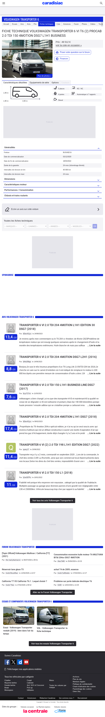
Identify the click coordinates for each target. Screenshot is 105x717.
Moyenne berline (10, 683)
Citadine (7, 680)
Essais (14, 24)
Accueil (6, 24)
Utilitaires (30, 690)
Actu (28, 24)
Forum (76, 24)
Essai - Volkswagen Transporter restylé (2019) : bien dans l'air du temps (18, 630)
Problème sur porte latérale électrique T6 (73, 581)
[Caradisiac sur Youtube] (26, 662)
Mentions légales (79, 682)
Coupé (29, 680)
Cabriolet (30, 683)
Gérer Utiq (76, 691)
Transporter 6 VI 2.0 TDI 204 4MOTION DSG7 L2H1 (58, 356)
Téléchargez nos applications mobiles (24, 669)
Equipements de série (39, 82)
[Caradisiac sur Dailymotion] (20, 662)
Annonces (67, 24)
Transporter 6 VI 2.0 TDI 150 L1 (45, 472)
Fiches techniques (46, 24)
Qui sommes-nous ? (66, 698)
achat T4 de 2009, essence (66, 569)
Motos (51, 680)
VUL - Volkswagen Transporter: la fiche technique (52, 629)
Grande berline (9, 685)
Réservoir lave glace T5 (13, 569)
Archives (76, 677)
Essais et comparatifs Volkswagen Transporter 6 (27, 601)
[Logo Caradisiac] (52, 5)
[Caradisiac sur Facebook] (7, 662)
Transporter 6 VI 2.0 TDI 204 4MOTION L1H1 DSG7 (58, 416)
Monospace (8, 690)
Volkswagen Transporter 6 (21, 19)
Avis (22, 24)
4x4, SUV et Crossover (35, 685)
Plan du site (77, 679)
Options (55, 82)
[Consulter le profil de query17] (11, 452)
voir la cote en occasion (69, 45)
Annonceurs (31, 698)
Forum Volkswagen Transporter (18, 546)
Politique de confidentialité (82, 684)
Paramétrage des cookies (82, 689)
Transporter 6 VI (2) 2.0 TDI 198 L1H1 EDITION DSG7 (59, 444)
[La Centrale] (35, 713)
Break (6, 688)
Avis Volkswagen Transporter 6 (18, 316)
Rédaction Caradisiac (47, 698)
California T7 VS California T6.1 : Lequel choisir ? (24, 581)
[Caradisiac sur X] (14, 662)
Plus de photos (44, 76)
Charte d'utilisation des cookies (84, 686)
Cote (58, 24)
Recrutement (82, 698)
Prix (35, 24)
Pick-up (30, 688)
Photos (84, 24)
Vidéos (92, 24)
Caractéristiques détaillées (15, 82)
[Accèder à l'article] (18, 615)
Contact (21, 698)
